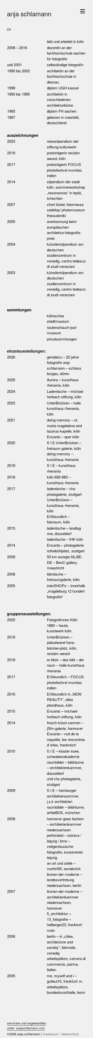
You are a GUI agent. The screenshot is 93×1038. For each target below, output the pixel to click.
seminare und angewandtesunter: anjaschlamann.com (26, 1025)
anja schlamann (29, 13)
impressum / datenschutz (61, 1034)
